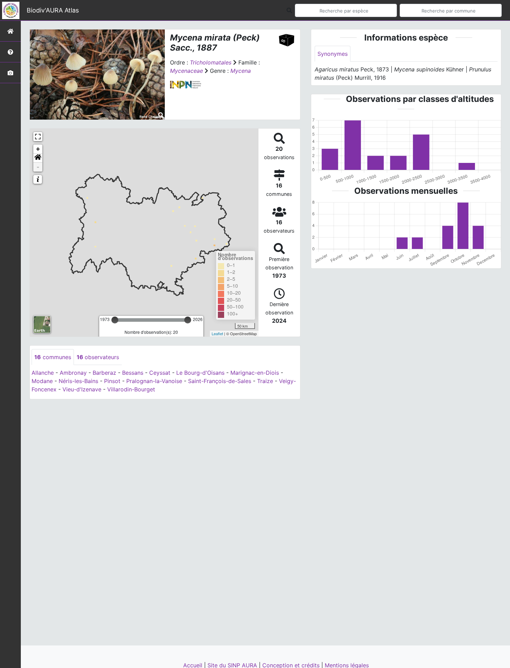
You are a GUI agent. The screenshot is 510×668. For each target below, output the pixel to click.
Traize (265, 381)
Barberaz (104, 372)
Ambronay (73, 372)
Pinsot (112, 381)
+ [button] (38, 149)
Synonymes (332, 53)
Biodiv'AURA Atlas (53, 10)
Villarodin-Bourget (131, 389)
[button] (37, 158)
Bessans (132, 372)
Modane (42, 381)
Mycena (240, 70)
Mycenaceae (186, 70)
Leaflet (217, 333)
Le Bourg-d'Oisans (200, 372)
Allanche (43, 372)
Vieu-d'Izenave (81, 389)
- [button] (38, 167)
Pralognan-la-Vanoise (154, 381)
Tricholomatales (210, 62)
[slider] (114, 319)
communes (52, 357)
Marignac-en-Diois (254, 372)
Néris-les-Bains (78, 381)
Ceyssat (159, 372)
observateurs (98, 357)
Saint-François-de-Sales (219, 381)
